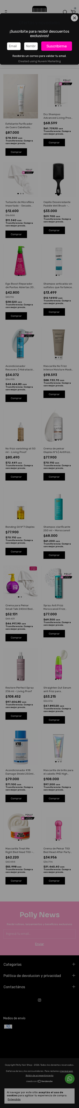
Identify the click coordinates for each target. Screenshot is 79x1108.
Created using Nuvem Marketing (39, 61)
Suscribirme (57, 46)
